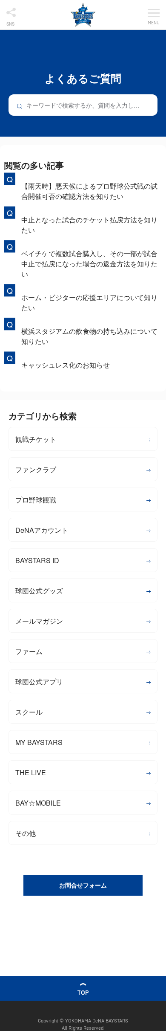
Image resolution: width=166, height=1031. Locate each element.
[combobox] (83, 105)
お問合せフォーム (83, 885)
